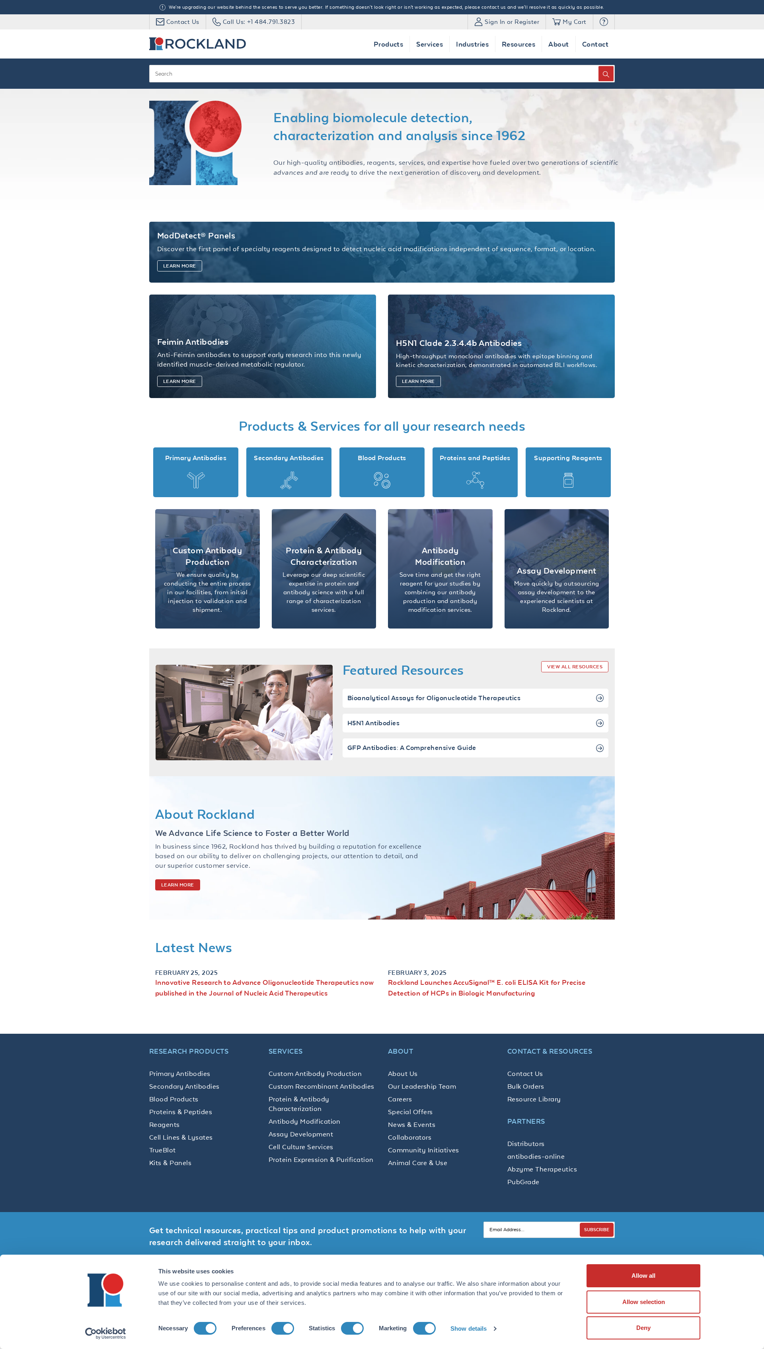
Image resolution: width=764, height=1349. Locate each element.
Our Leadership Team (422, 1086)
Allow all (643, 1275)
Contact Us (525, 1074)
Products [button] (388, 44)
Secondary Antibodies (184, 1086)
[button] (604, 21)
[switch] (282, 1328)
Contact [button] (595, 44)
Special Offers (410, 1112)
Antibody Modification (305, 1121)
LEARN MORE (177, 885)
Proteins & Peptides (180, 1112)
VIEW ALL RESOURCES (574, 667)
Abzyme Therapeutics (542, 1169)
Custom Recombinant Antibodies (321, 1086)
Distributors (526, 1144)
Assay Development (301, 1134)
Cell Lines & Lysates (181, 1137)
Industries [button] (472, 44)
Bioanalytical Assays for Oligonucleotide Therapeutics (433, 698)
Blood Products (174, 1099)
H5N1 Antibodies (373, 723)
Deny (643, 1327)
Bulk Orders (525, 1086)
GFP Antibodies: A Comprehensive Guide (411, 748)
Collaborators (409, 1137)
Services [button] (429, 44)
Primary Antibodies (179, 1074)
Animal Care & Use (417, 1163)
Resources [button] (518, 44)
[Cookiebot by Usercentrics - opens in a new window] (105, 1333)
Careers (400, 1099)
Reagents (164, 1124)
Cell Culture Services (301, 1147)
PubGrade (523, 1182)
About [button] (558, 44)
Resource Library (534, 1099)
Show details (468, 1328)
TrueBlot (162, 1150)
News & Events (411, 1124)
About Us (403, 1074)
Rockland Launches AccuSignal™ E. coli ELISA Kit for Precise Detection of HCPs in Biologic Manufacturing (486, 987)
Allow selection (643, 1301)
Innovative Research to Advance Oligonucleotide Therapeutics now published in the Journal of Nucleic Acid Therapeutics (264, 987)
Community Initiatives (423, 1150)
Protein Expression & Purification (321, 1160)
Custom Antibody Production (315, 1074)
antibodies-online (536, 1156)
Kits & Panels (170, 1163)
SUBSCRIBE (596, 1229)
